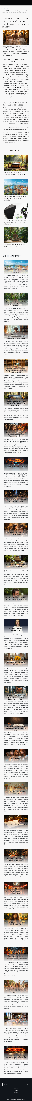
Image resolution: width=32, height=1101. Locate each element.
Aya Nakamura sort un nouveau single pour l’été (16, 923)
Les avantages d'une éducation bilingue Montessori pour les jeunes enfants (16, 370)
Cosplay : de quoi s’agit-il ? (14, 758)
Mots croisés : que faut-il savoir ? (16, 825)
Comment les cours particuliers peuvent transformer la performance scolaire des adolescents (16, 337)
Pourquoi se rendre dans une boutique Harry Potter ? (16, 500)
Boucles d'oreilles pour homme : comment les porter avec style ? (16, 598)
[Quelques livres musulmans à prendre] (16, 660)
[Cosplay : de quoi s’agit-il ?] (16, 756)
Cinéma (16, 1090)
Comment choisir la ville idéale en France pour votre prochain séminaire (15, 198)
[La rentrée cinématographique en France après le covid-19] (16, 1053)
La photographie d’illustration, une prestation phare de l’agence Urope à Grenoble (15, 222)
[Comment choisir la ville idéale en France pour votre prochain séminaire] (16, 187)
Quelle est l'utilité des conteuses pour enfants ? (16, 533)
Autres (9, 9)
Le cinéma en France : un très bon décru (16, 892)
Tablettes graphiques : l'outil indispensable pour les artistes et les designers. (16, 403)
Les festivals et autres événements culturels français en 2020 (16, 991)
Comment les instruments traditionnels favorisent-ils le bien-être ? (15, 174)
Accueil (3, 9)
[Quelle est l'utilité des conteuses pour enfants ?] (16, 530)
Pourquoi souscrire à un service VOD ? (16, 468)
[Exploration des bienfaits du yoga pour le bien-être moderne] (16, 235)
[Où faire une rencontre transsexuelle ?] (16, 626)
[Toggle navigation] (3, 2)
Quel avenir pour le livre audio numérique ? (16, 1023)
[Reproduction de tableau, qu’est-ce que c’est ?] (16, 855)
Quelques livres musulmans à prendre (16, 663)
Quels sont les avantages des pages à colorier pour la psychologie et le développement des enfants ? (16, 435)
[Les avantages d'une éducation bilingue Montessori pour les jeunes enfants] (16, 366)
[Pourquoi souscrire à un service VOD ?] (16, 464)
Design (16, 1088)
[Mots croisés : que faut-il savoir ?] (16, 821)
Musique (16, 1092)
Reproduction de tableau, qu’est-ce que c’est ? (16, 859)
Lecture (16, 1095)
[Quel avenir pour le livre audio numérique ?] (16, 1019)
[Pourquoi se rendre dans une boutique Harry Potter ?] (16, 497)
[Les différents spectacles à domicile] (16, 789)
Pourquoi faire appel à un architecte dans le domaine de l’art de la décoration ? (16, 697)
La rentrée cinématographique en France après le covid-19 (16, 1057)
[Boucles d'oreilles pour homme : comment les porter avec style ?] (16, 595)
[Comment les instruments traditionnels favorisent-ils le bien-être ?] (16, 163)
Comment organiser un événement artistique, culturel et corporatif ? (16, 958)
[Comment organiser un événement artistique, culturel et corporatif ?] (16, 953)
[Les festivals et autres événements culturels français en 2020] (16, 986)
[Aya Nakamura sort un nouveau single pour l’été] (16, 919)
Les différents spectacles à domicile (16, 792)
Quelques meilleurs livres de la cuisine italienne (16, 565)
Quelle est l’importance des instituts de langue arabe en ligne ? (16, 728)
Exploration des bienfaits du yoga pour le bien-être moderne (15, 245)
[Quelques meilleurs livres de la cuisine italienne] (16, 562)
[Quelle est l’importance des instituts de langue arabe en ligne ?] (16, 724)
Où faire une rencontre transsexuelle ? (16, 629)
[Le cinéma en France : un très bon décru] (16, 888)
